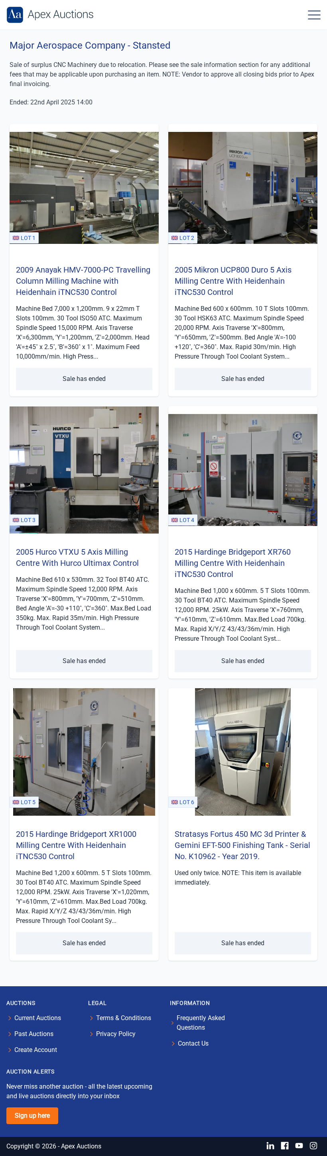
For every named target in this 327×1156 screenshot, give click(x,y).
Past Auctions (33, 1034)
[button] (314, 14)
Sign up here (32, 1115)
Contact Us (193, 1043)
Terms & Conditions (123, 1018)
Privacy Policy (116, 1034)
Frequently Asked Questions (201, 1022)
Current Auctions (37, 1018)
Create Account (35, 1050)
